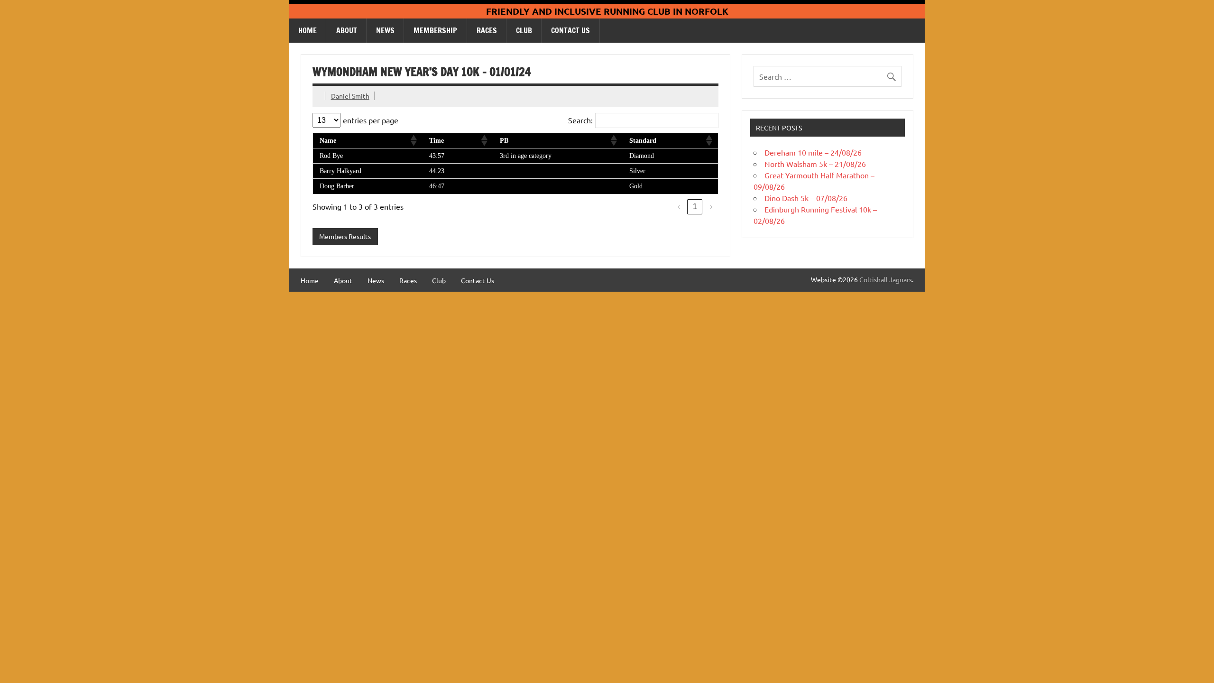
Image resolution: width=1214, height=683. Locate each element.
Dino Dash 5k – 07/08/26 (805, 198)
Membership (435, 30)
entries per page (370, 120)
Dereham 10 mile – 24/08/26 (813, 152)
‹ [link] (679, 207)
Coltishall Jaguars (885, 279)
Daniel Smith (350, 96)
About (346, 30)
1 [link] (695, 207)
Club (524, 30)
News (385, 30)
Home (307, 30)
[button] (413, 140)
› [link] (711, 207)
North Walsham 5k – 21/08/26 (815, 163)
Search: (580, 120)
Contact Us (570, 30)
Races (487, 30)
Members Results (345, 236)
